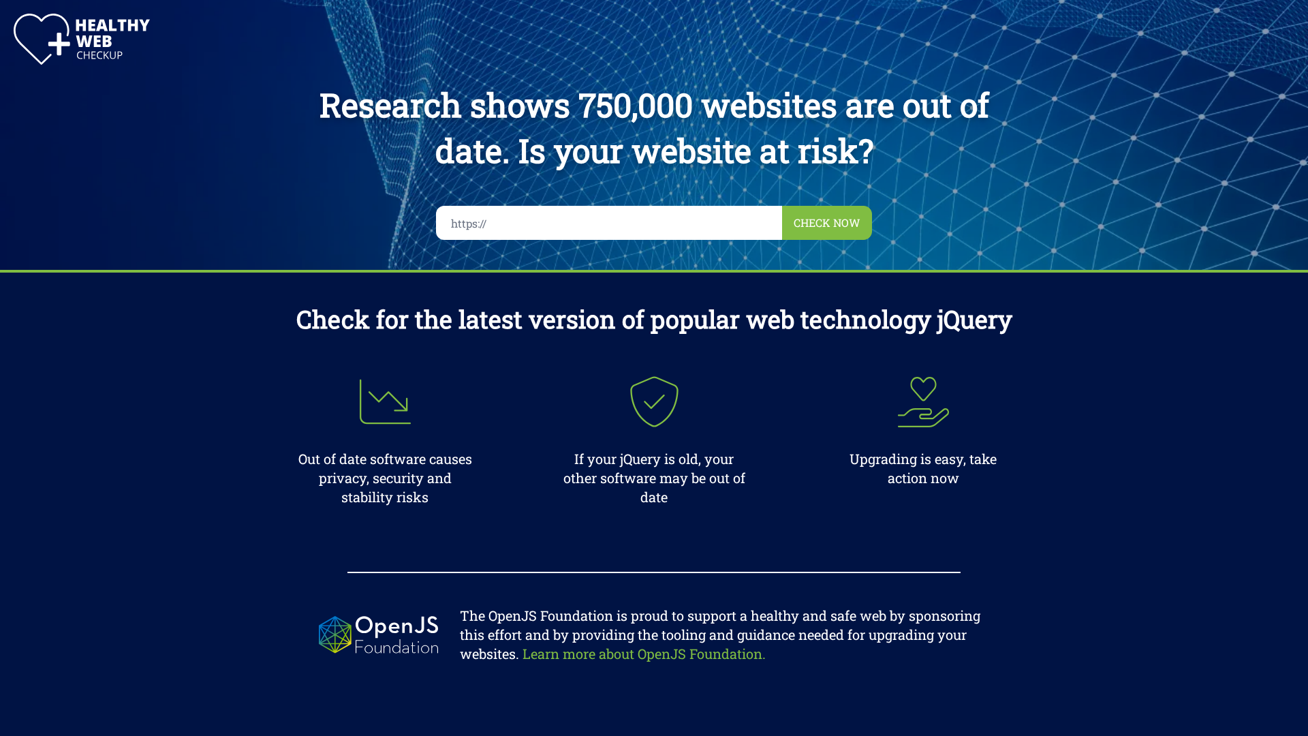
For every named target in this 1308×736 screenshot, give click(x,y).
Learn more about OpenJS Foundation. (644, 653)
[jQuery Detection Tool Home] (82, 39)
